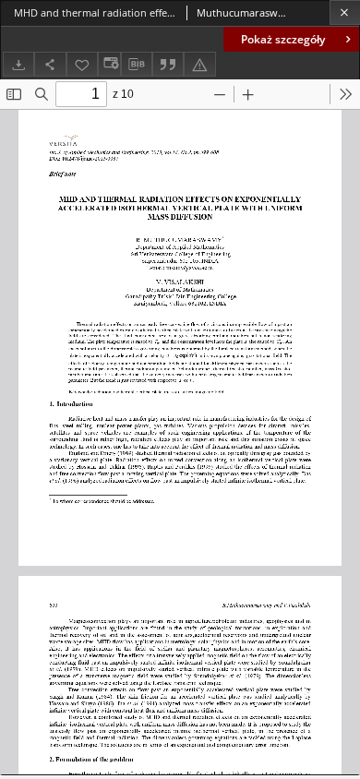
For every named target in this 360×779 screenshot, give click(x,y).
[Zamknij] (345, 12)
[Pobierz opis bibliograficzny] (136, 65)
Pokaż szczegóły (283, 39)
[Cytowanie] (168, 64)
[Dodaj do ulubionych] (82, 64)
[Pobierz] (18, 64)
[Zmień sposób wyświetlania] (109, 64)
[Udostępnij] (50, 64)
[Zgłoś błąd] (199, 64)
